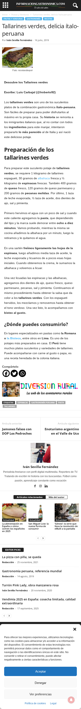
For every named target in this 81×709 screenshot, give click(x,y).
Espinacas (23, 402)
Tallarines (9, 406)
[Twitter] (14, 373)
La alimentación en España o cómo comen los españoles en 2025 (13, 527)
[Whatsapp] (22, 373)
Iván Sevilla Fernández (19, 40)
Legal (53, 703)
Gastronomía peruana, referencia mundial (32, 571)
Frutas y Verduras (20, 14)
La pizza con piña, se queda (21, 557)
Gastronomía (33, 18)
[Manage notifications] (71, 700)
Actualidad (8, 520)
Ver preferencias (40, 694)
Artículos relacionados (29, 497)
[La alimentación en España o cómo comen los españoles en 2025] (14, 512)
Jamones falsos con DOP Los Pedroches (17, 431)
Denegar (40, 683)
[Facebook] (6, 373)
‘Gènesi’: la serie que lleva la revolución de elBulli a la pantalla (66, 526)
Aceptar (40, 671)
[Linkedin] (46, 486)
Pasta (61, 402)
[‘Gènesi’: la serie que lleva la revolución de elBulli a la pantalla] (67, 512)
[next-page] (43, 538)
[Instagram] (41, 486)
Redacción (8, 562)
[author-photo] (40, 453)
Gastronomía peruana (43, 402)
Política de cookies (35, 703)
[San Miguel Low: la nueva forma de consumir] (40, 512)
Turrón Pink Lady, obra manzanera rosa (30, 585)
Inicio (4, 14)
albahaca (44, 178)
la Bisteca (13, 338)
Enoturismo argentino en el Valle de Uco (62, 431)
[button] (75, 629)
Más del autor (56, 497)
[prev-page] (38, 538)
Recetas (48, 18)
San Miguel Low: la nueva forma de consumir (38, 526)
